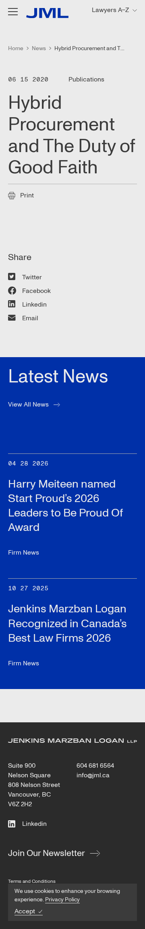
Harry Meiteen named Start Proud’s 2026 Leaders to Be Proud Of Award (65, 505)
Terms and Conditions (32, 881)
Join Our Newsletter (46, 853)
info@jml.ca (93, 775)
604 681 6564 (95, 765)
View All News (28, 404)
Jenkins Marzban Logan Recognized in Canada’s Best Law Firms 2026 (67, 623)
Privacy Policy (62, 899)
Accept (24, 911)
